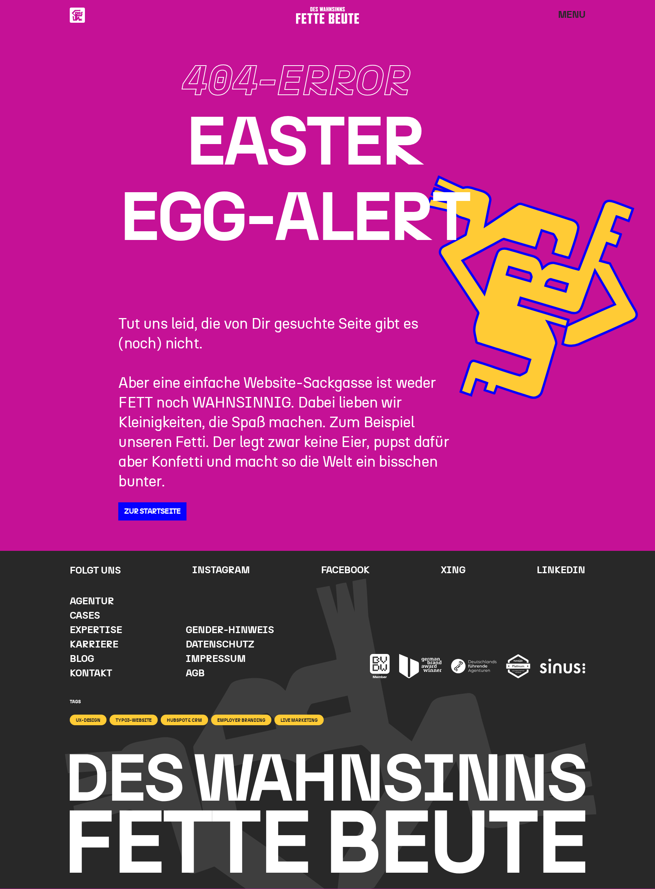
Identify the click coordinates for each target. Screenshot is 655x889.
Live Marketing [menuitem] (299, 720)
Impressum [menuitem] (216, 659)
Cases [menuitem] (85, 615)
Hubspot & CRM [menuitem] (184, 720)
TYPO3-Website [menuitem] (134, 720)
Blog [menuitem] (82, 659)
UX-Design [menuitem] (88, 720)
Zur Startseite (152, 511)
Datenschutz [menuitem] (220, 644)
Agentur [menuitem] (92, 601)
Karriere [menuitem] (94, 644)
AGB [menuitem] (195, 673)
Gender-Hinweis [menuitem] (230, 630)
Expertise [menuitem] (96, 630)
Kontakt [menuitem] (91, 673)
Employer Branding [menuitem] (241, 720)
